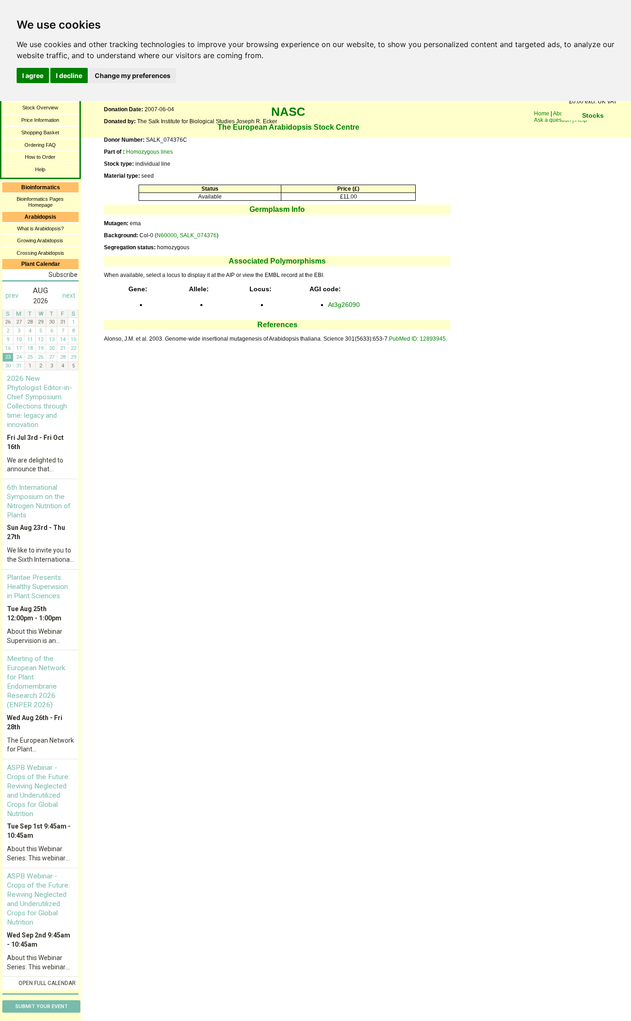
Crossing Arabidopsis (40, 253)
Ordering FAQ (40, 145)
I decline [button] (69, 75)
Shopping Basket (40, 132)
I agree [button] (32, 75)
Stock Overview (40, 107)
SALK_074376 (198, 235)
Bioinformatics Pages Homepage (40, 202)
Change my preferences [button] (132, 75)
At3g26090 (344, 304)
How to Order (40, 157)
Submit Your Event (41, 1006)
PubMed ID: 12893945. (418, 339)
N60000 (167, 235)
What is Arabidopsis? (40, 228)
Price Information (40, 120)
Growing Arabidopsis (40, 240)
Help (40, 169)
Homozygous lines (149, 152)
